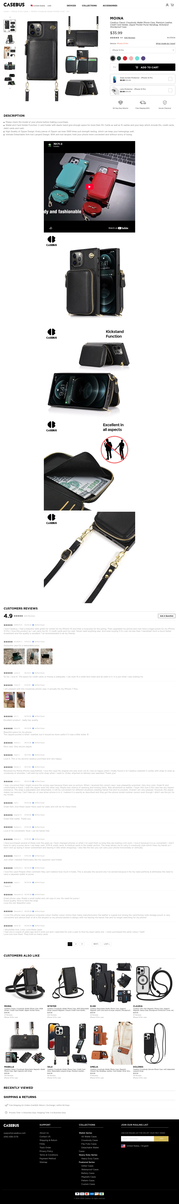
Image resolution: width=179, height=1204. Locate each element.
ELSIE (93, 1006)
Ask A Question (166, 616)
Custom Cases (88, 1184)
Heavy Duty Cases (90, 1158)
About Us (44, 1133)
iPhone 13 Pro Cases (19, 11)
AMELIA (94, 1067)
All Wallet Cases (89, 1136)
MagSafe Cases (88, 1177)
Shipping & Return (48, 1140)
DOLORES (138, 1067)
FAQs (42, 1144)
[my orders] (167, 5)
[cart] (172, 5)
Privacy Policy (46, 1151)
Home (6, 11)
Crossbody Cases (89, 1140)
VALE (50, 1067)
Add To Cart (149, 67)
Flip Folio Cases (89, 1144)
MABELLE (9, 1067)
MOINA (7, 1006)
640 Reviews (129, 38)
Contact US (45, 1136)
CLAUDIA (138, 1006)
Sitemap (43, 1162)
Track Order (45, 1147)
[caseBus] (14, 5)
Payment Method (48, 1158)
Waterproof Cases (90, 1169)
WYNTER (51, 1006)
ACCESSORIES (110, 6)
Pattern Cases (87, 1180)
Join (161, 1139)
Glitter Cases (87, 1166)
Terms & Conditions (49, 1155)
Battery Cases (87, 1173)
